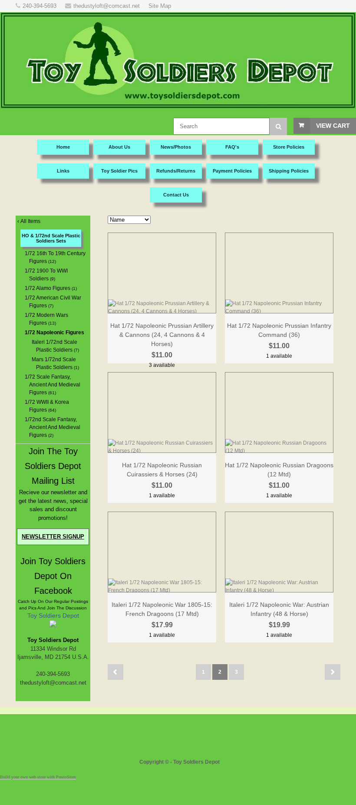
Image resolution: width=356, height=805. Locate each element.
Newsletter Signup (53, 536)
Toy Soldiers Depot (53, 615)
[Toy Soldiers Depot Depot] (52, 625)
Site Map (159, 6)
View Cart (333, 125)
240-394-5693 (39, 6)
